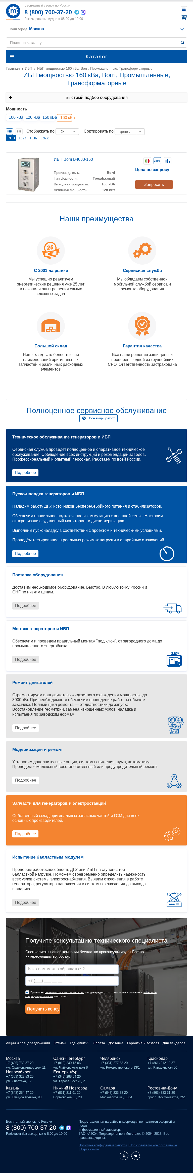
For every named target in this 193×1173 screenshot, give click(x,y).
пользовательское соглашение (64, 992)
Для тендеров (174, 1043)
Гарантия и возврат (143, 1043)
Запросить (154, 184)
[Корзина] (183, 17)
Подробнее (25, 472)
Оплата (99, 1043)
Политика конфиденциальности (103, 1145)
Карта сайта (89, 1149)
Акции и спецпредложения (28, 1043)
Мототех (13, 12)
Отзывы (60, 1043)
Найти (182, 42)
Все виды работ (102, 418)
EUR (33, 138)
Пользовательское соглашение (153, 1145)
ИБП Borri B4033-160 (73, 159)
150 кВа (48, 117)
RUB (11, 138)
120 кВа (32, 117)
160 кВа (66, 117)
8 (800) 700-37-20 (48, 12)
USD (22, 138)
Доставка (116, 1043)
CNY (45, 138)
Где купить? (79, 1043)
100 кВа (15, 117)
